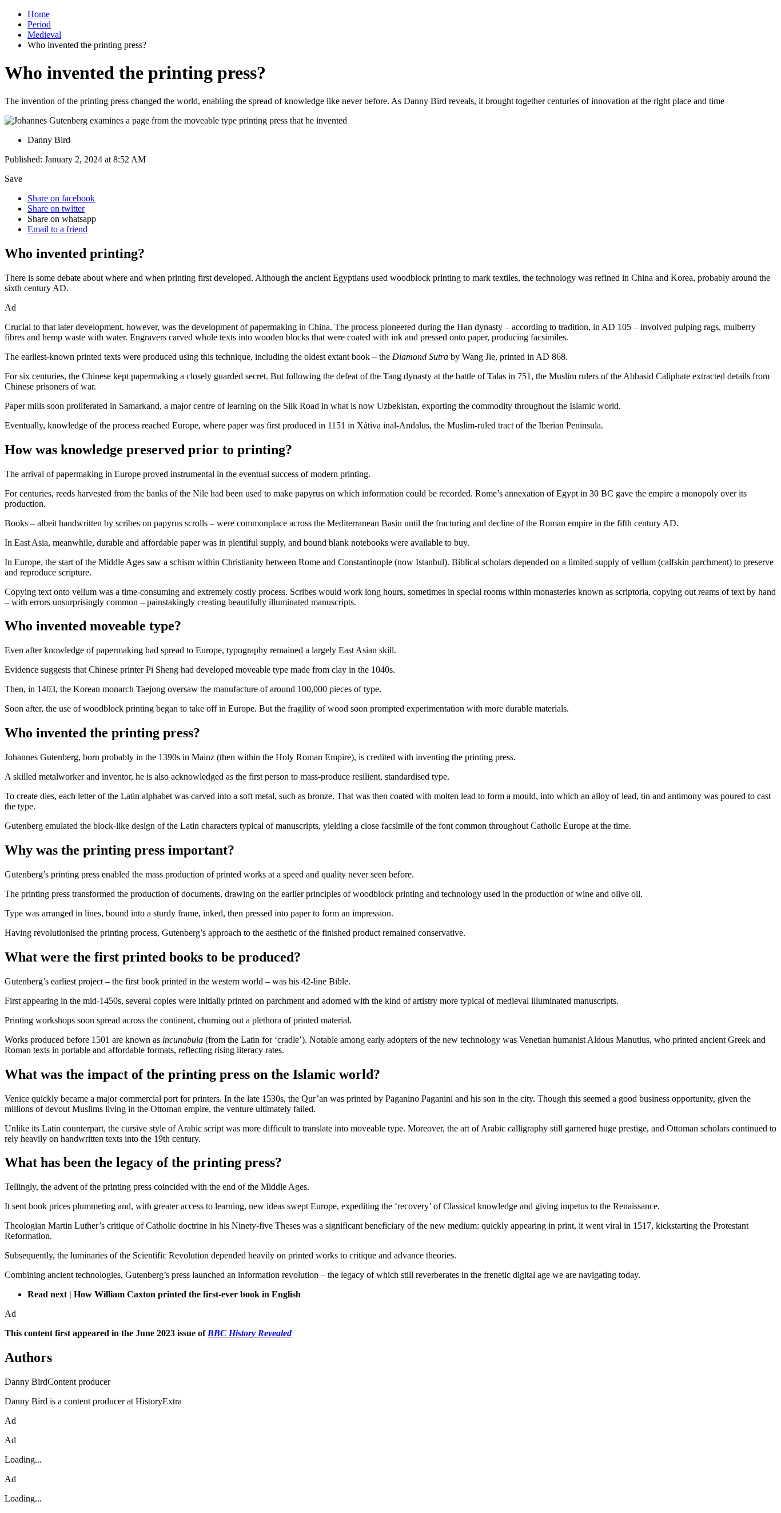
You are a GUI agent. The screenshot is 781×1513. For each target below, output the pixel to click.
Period (39, 24)
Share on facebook (61, 198)
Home (38, 14)
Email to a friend (57, 229)
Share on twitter (56, 208)
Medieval (44, 34)
